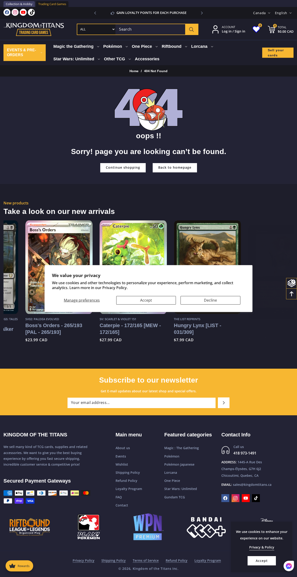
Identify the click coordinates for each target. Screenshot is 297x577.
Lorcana (170, 472)
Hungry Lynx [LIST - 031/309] (175, 328)
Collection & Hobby (19, 4)
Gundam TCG (174, 497)
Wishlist (122, 464)
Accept (146, 300)
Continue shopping (123, 167)
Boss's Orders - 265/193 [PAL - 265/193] (31, 328)
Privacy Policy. (115, 287)
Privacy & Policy (261, 547)
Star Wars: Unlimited (180, 489)
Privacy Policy (83, 560)
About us (123, 448)
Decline (210, 300)
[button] (202, 13)
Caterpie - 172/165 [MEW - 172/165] (108, 328)
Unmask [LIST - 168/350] (255, 325)
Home (134, 71)
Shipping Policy (128, 472)
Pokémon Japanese (179, 464)
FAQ (119, 497)
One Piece (172, 480)
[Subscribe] (223, 402)
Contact (122, 505)
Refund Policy (126, 480)
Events (121, 456)
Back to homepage (174, 167)
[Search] (191, 29)
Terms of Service (146, 560)
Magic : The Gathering (181, 448)
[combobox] (157, 29)
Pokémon (171, 456)
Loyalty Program (129, 489)
